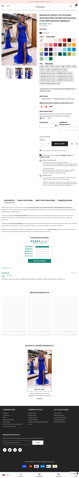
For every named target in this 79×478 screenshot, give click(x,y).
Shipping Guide (65, 200)
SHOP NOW (48, 1)
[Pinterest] (15, 450)
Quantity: (42, 140)
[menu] (2, 6)
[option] (19, 40)
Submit (37, 442)
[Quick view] (49, 357)
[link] (71, 143)
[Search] (8, 6)
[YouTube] (20, 450)
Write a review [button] (39, 261)
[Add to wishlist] (49, 352)
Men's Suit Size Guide (45, 200)
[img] (5, 273)
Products (10, 10)
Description (9, 200)
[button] (43, 24)
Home (3, 10)
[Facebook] (5, 450)
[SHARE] (76, 144)
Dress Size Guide (25, 200)
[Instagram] (10, 450)
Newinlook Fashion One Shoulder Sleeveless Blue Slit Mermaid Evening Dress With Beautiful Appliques (39, 395)
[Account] (71, 6)
